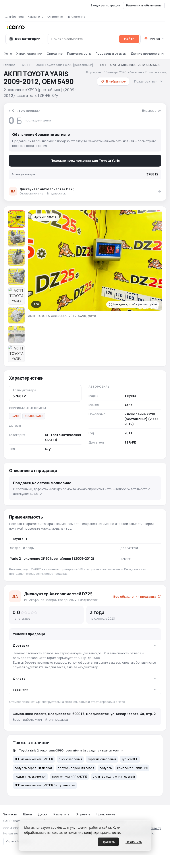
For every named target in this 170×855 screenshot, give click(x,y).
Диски (42, 814)
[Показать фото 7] (16, 334)
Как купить (35, 17)
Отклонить (134, 842)
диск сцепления (70, 759)
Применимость (79, 53)
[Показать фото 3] (16, 257)
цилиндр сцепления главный (114, 776)
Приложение (76, 17)
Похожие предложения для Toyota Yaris (85, 160)
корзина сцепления (101, 759)
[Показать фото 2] (16, 238)
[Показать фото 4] (16, 276)
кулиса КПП (130, 759)
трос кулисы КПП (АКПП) (69, 776)
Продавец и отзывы (110, 53)
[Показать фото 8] (16, 353)
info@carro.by (152, 828)
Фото (8, 53)
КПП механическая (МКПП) (33, 759)
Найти (129, 38)
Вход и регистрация (105, 5)
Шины (27, 814)
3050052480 (33, 416)
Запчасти (10, 814)
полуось (105, 768)
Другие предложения (148, 53)
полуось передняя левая (76, 768)
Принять (108, 842)
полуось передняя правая (33, 768)
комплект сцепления (132, 768)
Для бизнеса (14, 17)
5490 (15, 416)
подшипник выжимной (30, 776)
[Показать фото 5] (16, 296)
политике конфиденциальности (94, 832)
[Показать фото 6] (16, 315)
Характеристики (29, 53)
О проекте (55, 17)
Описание (55, 53)
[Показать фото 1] (16, 219)
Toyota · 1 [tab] (19, 539)
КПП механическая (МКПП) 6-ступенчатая (44, 785)
